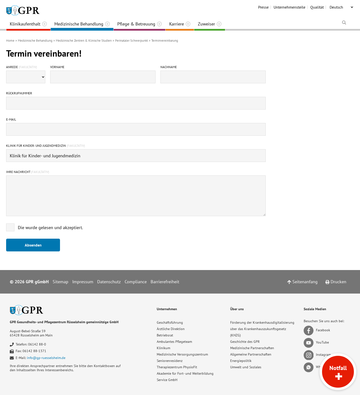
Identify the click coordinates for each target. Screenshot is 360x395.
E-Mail (11, 120)
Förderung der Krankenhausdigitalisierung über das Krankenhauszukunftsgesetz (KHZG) (262, 328)
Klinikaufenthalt (25, 24)
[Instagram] (309, 354)
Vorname (57, 67)
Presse (263, 7)
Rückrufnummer (19, 93)
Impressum (82, 281)
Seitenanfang (304, 281)
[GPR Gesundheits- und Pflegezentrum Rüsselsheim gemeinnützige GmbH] (22, 8)
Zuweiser (206, 24)
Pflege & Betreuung (136, 24)
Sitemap (60, 281)
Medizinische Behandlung (78, 24)
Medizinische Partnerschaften (252, 348)
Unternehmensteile (289, 7)
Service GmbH (167, 380)
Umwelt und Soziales (245, 367)
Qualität (317, 7)
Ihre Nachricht (27, 172)
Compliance (136, 281)
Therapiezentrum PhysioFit (177, 367)
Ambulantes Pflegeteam (174, 341)
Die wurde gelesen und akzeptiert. (50, 227)
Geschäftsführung (170, 322)
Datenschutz (109, 281)
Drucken (337, 281)
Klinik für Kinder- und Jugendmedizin (45, 146)
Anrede (21, 67)
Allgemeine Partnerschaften (250, 354)
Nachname (168, 67)
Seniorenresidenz (169, 360)
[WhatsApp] (309, 367)
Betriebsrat (165, 335)
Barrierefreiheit (165, 281)
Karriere (176, 24)
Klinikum (163, 348)
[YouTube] (309, 342)
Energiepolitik (241, 360)
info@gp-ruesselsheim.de (46, 358)
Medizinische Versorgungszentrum (182, 354)
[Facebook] (309, 330)
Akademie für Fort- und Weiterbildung (185, 373)
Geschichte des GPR (245, 341)
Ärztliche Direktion (171, 329)
